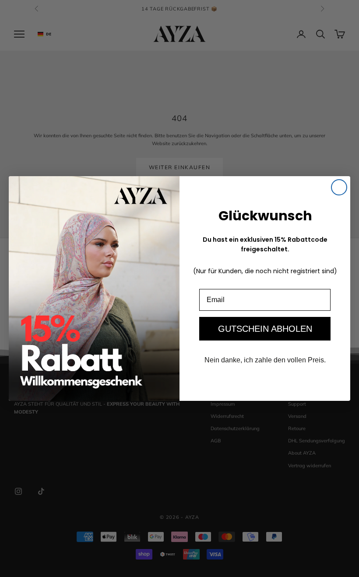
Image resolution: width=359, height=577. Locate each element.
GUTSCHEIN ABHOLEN (265, 329)
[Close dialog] (339, 187)
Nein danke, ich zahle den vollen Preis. (265, 360)
